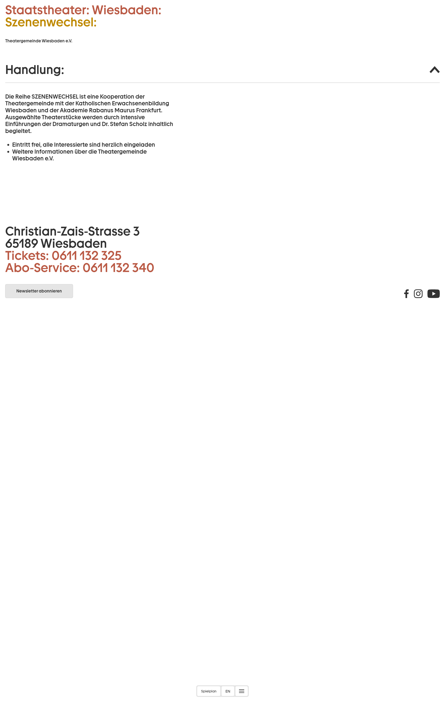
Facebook (406, 293)
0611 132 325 (87, 255)
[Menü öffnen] (241, 691)
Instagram (418, 293)
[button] (222, 70)
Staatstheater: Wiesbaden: (83, 10)
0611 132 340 (118, 267)
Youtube (433, 293)
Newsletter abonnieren (39, 291)
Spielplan (208, 691)
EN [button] (227, 691)
